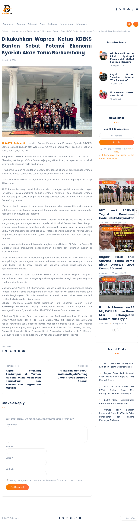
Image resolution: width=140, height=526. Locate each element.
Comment (11, 424)
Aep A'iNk (103, 222)
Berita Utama (108, 182)
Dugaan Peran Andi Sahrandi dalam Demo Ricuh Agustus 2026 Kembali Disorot (116, 262)
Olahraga (52, 24)
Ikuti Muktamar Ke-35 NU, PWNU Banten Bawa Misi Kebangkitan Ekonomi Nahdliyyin (116, 313)
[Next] (119, 330)
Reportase (8, 24)
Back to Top (130, 518)
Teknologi (32, 24)
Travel (42, 24)
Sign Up (116, 142)
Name (9, 446)
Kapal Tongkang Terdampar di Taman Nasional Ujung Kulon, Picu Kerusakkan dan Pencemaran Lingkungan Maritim (23, 379)
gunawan (103, 273)
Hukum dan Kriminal (111, 229)
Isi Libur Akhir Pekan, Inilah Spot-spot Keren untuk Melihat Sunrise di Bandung (122, 57)
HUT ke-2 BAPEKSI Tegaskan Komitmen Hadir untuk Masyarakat (116, 214)
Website (10, 469)
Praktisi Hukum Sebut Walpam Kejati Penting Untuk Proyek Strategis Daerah (73, 376)
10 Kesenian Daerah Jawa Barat (122, 94)
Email (9, 458)
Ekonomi (21, 24)
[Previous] (114, 330)
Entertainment (67, 24)
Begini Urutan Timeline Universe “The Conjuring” (122, 77)
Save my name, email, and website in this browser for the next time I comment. (46, 480)
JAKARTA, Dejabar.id (14, 143)
